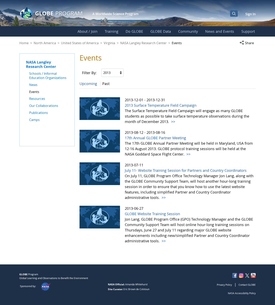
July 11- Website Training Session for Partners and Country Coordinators (186, 170)
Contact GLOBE (247, 284)
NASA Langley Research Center (143, 43)
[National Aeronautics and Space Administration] (46, 286)
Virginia (109, 43)
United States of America (80, 43)
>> (172, 121)
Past (106, 83)
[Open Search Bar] (234, 13)
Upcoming (88, 83)
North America (45, 43)
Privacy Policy (224, 284)
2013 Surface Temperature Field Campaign (160, 105)
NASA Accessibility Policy (242, 293)
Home (24, 43)
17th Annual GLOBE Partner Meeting (155, 137)
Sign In (250, 14)
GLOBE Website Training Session (152, 213)
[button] (248, 43)
